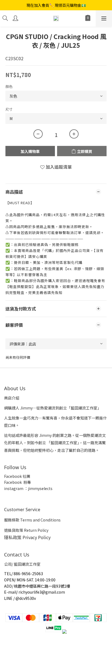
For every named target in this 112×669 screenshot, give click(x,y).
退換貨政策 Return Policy (26, 530)
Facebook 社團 (17, 476)
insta (8, 488)
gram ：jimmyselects (32, 488)
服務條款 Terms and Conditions (32, 520)
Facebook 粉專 (17, 482)
